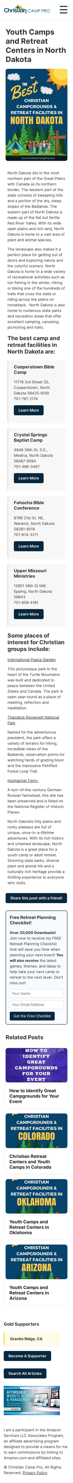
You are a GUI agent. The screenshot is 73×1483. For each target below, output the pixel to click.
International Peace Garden (31, 659)
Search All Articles (25, 1373)
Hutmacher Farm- (23, 780)
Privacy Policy (35, 1473)
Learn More (29, 410)
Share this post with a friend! (36, 898)
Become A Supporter (27, 1356)
